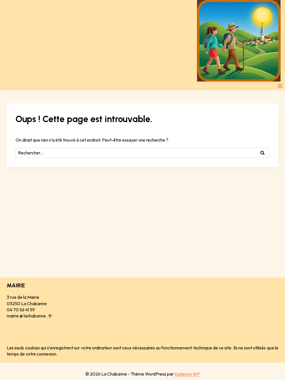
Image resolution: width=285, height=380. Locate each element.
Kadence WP (187, 374)
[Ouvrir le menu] (280, 86)
